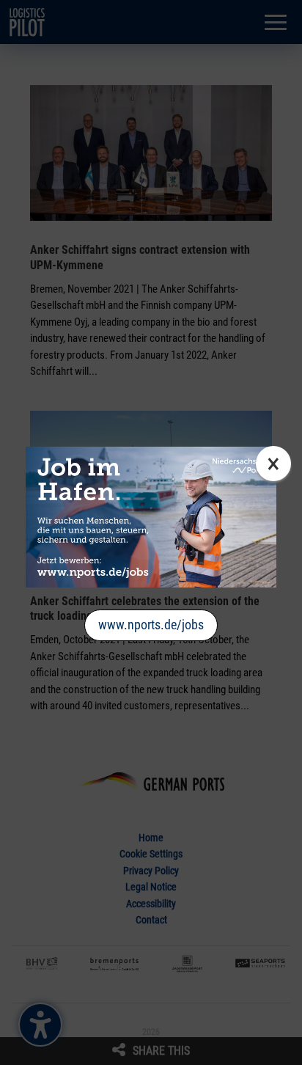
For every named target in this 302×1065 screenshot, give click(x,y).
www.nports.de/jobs (151, 624)
